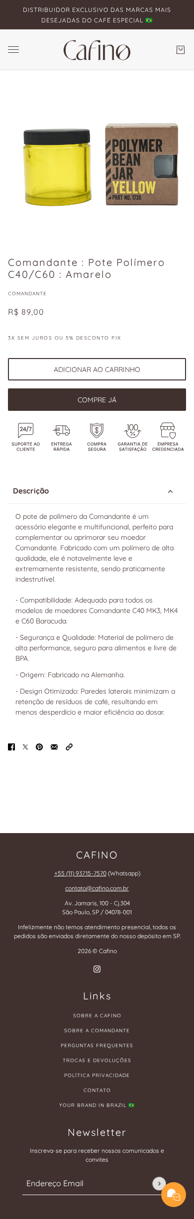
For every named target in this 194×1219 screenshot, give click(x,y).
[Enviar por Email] (54, 746)
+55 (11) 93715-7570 (80, 873)
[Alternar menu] (13, 49)
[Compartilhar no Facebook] (11, 746)
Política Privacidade (97, 1075)
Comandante (27, 293)
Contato (97, 1090)
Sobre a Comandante (97, 1030)
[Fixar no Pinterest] (39, 746)
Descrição (31, 490)
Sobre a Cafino (97, 1015)
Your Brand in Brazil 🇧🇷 (97, 1105)
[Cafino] (97, 49)
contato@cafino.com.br (97, 888)
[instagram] (97, 969)
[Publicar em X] (25, 746)
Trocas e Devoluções (97, 1060)
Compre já (97, 399)
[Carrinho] (180, 49)
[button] (69, 746)
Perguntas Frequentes (97, 1045)
